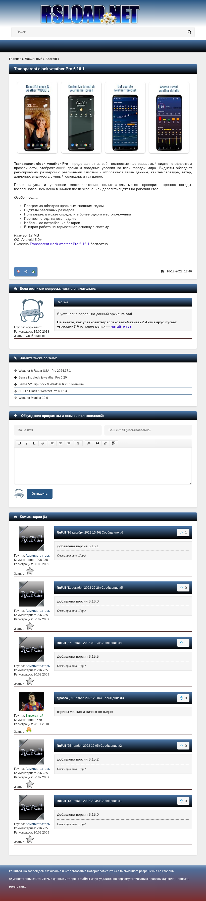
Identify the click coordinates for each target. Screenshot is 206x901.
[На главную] (103, 12)
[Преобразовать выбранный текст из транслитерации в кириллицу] (105, 443)
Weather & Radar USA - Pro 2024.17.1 (45, 370)
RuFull (61, 532)
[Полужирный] (19, 443)
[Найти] (189, 32)
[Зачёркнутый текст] (42, 443)
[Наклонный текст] (26, 443)
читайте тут (121, 326)
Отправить (39, 493)
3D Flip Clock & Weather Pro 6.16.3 (43, 391)
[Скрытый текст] (89, 443)
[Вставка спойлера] (114, 443)
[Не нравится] (18, 271)
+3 (26, 271)
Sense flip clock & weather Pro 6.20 (43, 377)
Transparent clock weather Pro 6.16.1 (59, 244)
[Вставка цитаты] (97, 443)
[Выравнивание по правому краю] (69, 443)
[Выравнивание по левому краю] (52, 443)
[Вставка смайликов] (78, 443)
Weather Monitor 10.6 (33, 398)
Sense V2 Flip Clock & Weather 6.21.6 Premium (51, 384)
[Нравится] (33, 271)
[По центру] (60, 443)
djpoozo (62, 698)
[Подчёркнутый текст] (34, 443)
